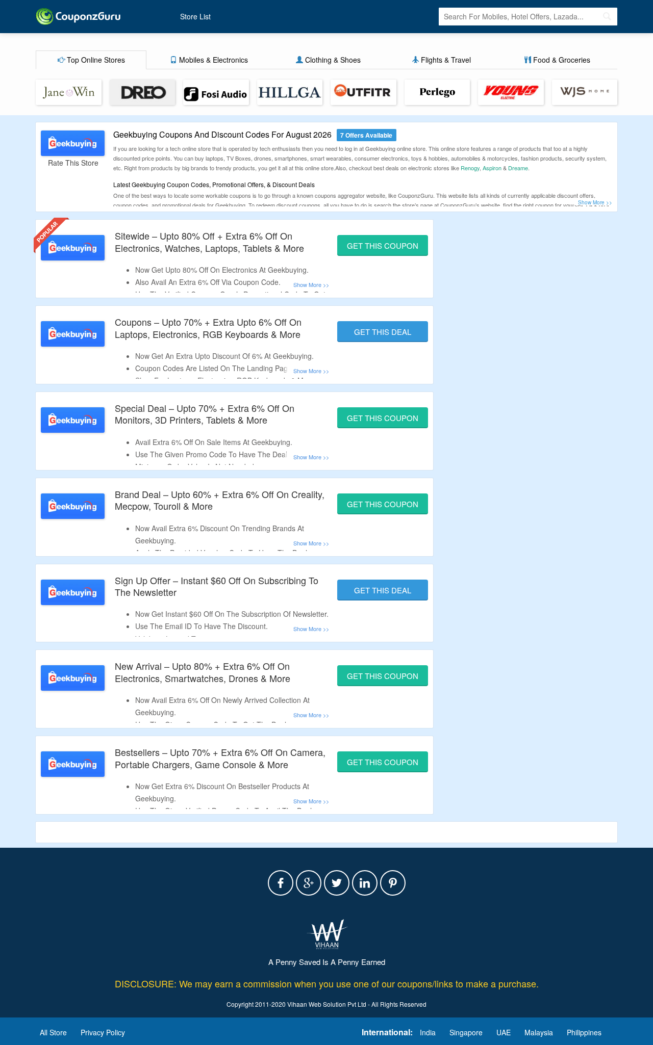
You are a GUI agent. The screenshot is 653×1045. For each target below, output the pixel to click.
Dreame (518, 168)
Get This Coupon (382, 245)
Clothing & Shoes (332, 60)
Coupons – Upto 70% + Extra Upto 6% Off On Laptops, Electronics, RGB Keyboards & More (208, 327)
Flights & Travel (445, 60)
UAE (503, 1032)
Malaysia (538, 1032)
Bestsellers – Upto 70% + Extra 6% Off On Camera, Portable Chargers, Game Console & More (220, 757)
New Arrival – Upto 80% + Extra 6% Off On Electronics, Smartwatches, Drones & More (202, 671)
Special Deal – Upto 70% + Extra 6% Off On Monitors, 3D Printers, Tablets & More (204, 413)
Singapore (466, 1032)
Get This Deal (382, 331)
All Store (53, 1032)
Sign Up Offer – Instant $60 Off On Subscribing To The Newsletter (216, 585)
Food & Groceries (560, 60)
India (428, 1032)
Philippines (584, 1032)
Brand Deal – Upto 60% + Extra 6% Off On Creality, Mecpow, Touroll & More (219, 499)
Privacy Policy (103, 1032)
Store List (195, 16)
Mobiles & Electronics (212, 60)
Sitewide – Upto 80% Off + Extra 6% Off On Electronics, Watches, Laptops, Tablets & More (209, 241)
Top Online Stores (95, 60)
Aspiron (492, 168)
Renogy (470, 168)
